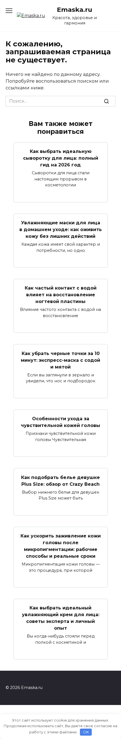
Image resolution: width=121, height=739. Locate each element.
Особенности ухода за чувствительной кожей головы (60, 422)
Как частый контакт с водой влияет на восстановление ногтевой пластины (61, 294)
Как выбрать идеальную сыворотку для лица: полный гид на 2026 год (60, 158)
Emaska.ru (74, 9)
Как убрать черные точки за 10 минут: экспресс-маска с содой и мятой (60, 360)
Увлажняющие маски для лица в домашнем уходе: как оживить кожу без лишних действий (60, 229)
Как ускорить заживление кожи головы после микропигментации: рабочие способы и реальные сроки (61, 546)
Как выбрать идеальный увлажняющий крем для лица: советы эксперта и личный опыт (60, 618)
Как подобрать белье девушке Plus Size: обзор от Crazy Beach (60, 480)
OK (86, 732)
